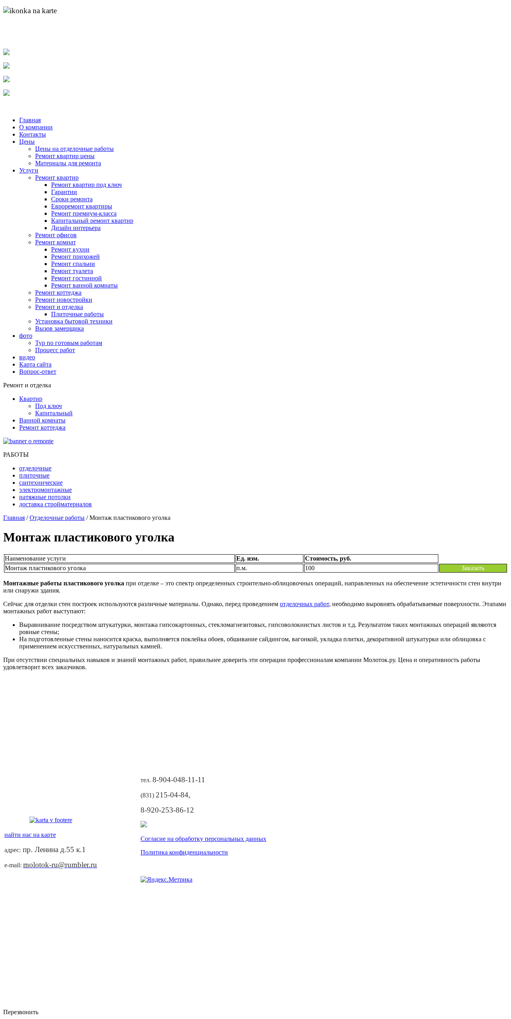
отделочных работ (304, 604)
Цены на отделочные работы (74, 148)
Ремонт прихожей (75, 256)
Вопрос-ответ (37, 371)
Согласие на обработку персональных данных (203, 838)
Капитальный (54, 413)
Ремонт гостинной (76, 278)
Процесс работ (55, 350)
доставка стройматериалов (55, 504)
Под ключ (48, 405)
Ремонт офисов (56, 235)
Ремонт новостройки (63, 299)
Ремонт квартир (57, 177)
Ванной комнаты (42, 420)
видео (27, 357)
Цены (27, 141)
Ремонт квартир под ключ (86, 184)
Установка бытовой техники (74, 321)
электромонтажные (45, 489)
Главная (30, 120)
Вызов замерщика (59, 328)
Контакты (32, 134)
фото (25, 335)
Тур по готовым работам (68, 342)
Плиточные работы (77, 314)
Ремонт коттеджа (58, 292)
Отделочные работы (57, 517)
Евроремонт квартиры (81, 206)
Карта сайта (35, 364)
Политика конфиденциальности (184, 852)
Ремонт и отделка (59, 306)
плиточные (34, 475)
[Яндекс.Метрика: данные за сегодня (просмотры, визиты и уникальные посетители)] (166, 879)
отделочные (35, 468)
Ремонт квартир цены (65, 156)
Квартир (30, 398)
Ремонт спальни (73, 263)
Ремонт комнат (55, 242)
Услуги (28, 170)
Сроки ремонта (72, 199)
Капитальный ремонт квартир (92, 220)
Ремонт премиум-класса (84, 213)
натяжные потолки (45, 497)
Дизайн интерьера (76, 227)
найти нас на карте (32, 38)
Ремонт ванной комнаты (84, 285)
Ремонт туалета (72, 271)
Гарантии (64, 191)
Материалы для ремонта (68, 163)
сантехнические (41, 482)
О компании (36, 127)
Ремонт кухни (70, 249)
